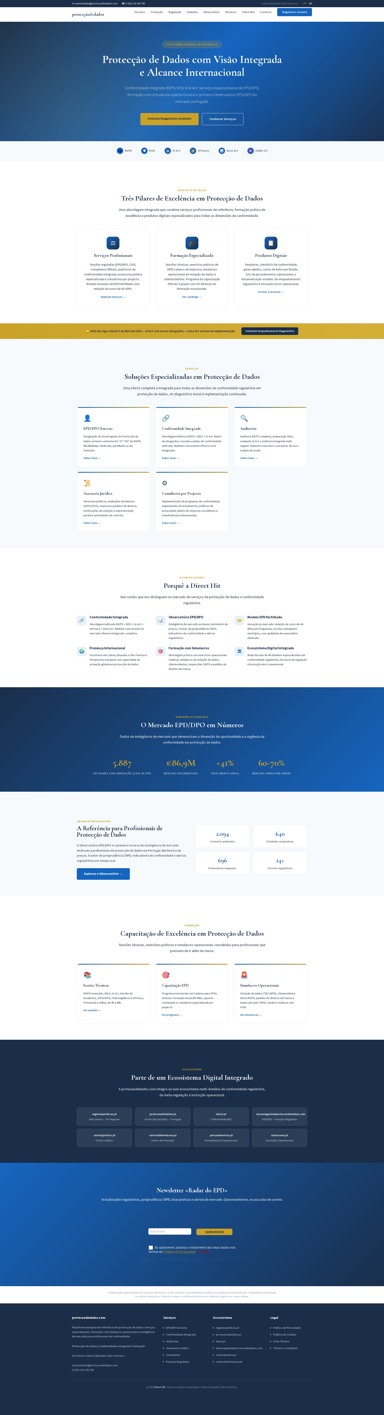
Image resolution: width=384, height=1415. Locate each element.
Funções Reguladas (177, 1362)
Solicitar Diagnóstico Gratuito (169, 118)
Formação (157, 12)
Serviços (140, 12)
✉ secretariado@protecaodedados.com (95, 3)
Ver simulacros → (251, 1015)
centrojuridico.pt (104, 1135)
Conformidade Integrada (181, 1335)
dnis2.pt (221, 1114)
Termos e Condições (285, 1348)
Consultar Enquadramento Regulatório (269, 331)
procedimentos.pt (221, 1135)
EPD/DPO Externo (176, 1328)
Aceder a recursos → (271, 292)
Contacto (266, 12)
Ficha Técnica (281, 1342)
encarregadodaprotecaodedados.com (280, 1114)
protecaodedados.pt (163, 1114)
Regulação (174, 12)
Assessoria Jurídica (177, 1348)
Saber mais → (92, 458)
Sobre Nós (248, 12)
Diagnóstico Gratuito (294, 12)
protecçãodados (88, 14)
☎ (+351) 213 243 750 (133, 3)
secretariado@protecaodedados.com (95, 1365)
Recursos (230, 12)
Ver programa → (172, 1015)
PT (305, 3)
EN (310, 3)
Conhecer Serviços (222, 119)
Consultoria (173, 1355)
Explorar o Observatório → (103, 874)
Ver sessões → (92, 1010)
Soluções (192, 12)
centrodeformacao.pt (163, 1135)
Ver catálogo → (192, 297)
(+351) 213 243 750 (83, 1370)
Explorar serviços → (113, 297)
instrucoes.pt (279, 1135)
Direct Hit (160, 1387)
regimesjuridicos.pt (104, 1114)
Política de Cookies (284, 1335)
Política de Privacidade (287, 1328)
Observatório (211, 12)
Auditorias (172, 1342)
